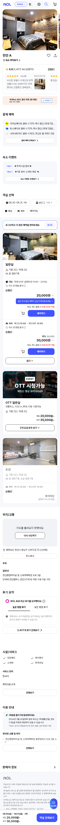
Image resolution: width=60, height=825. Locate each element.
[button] (31, 4)
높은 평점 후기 (19, 607)
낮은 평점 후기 (41, 607)
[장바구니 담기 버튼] (23, 313)
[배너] (30, 100)
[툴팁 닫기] (53, 301)
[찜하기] (48, 55)
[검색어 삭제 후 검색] (39, 4)
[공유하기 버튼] (55, 55)
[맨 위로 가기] (53, 805)
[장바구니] (55, 4)
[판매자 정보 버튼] (54, 767)
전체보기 (51, 69)
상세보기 (9, 290)
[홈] (7, 4)
